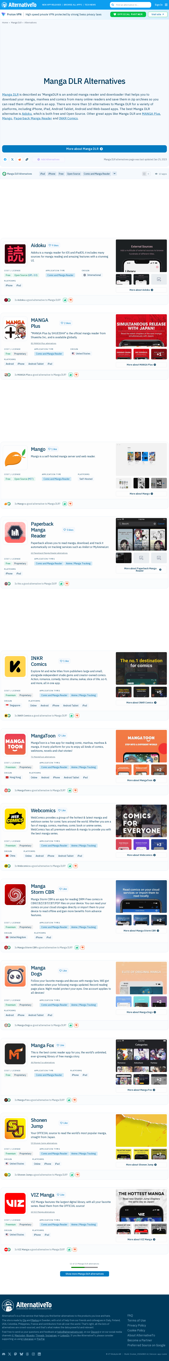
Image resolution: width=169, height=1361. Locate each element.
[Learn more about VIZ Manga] (15, 1203)
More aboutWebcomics (139, 855)
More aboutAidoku (140, 289)
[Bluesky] (21, 1354)
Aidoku (27, 113)
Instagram (51, 1335)
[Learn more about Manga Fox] (15, 1053)
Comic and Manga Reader (60, 275)
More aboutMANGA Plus (140, 364)
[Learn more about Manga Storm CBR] (15, 894)
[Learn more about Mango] (15, 457)
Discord (95, 1331)
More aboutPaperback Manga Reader (140, 569)
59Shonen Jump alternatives (44, 1143)
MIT (31, 478)
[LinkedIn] (39, 1354)
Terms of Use (136, 1320)
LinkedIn (64, 1335)
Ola (24, 1320)
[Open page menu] (166, 4)
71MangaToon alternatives (43, 757)
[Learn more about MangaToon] (15, 744)
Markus (35, 1320)
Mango (7, 118)
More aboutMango (140, 493)
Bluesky (30, 1335)
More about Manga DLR (82, 149)
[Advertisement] (84, 48)
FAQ (130, 1315)
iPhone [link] (52, 173)
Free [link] (61, 173)
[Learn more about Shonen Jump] (15, 1128)
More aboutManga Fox (140, 1089)
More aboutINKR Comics (139, 702)
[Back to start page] (19, 5)
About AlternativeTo (141, 1335)
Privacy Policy (136, 1325)
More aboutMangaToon (139, 780)
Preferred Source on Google (146, 1345)
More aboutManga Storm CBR (140, 930)
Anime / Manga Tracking (78, 563)
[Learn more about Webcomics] (15, 819)
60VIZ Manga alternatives (43, 1212)
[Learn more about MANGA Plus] (15, 328)
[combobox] (130, 5)
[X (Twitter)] (9, 1354)
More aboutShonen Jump (139, 1164)
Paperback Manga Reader (33, 118)
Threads (39, 1335)
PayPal (41, 1338)
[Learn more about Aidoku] (15, 253)
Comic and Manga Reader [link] (97, 173)
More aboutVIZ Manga (140, 1239)
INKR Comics (68, 118)
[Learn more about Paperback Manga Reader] (15, 532)
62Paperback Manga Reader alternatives (49, 553)
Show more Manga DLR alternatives (85, 1273)
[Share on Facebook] (5, 159)
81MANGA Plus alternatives (43, 343)
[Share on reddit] (20, 159)
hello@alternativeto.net (70, 1331)
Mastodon (20, 1335)
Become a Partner (139, 1340)
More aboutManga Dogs (140, 1012)
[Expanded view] (144, 174)
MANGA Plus (151, 113)
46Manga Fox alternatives (43, 1062)
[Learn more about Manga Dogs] (15, 976)
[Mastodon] (15, 1354)
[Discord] (3, 1354)
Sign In (159, 4)
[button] (53, 245)
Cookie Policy (136, 1330)
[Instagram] (33, 1354)
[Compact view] (148, 174)
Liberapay (28, 1338)
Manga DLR (10, 94)
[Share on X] (12, 159)
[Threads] (27, 1354)
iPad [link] (42, 173)
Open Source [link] (73, 173)
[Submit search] (113, 5)
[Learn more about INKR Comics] (15, 666)
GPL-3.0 (33, 275)
